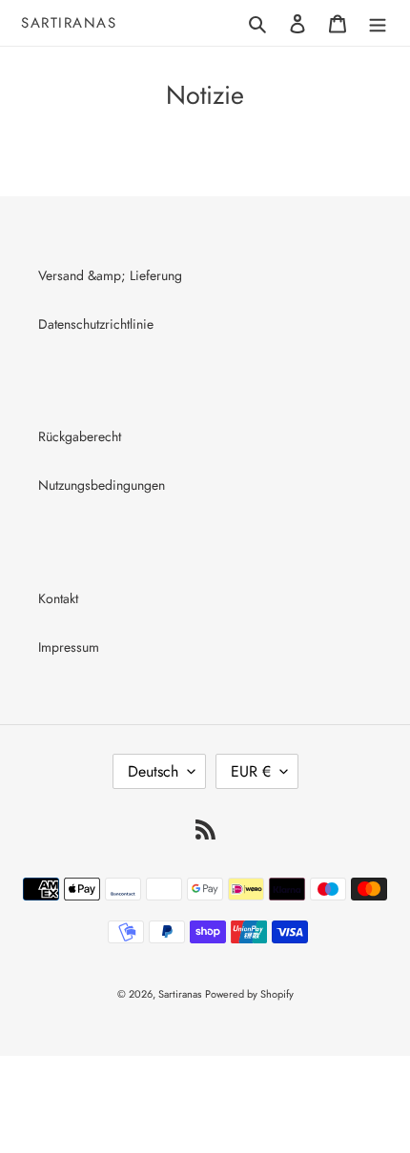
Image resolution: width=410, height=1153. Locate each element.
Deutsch (153, 771)
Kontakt (58, 598)
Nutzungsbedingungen (101, 485)
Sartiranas (68, 22)
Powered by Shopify (249, 993)
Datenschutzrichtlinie (96, 324)
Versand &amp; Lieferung (110, 275)
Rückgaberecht (79, 436)
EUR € (251, 771)
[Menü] (378, 23)
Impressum (68, 647)
